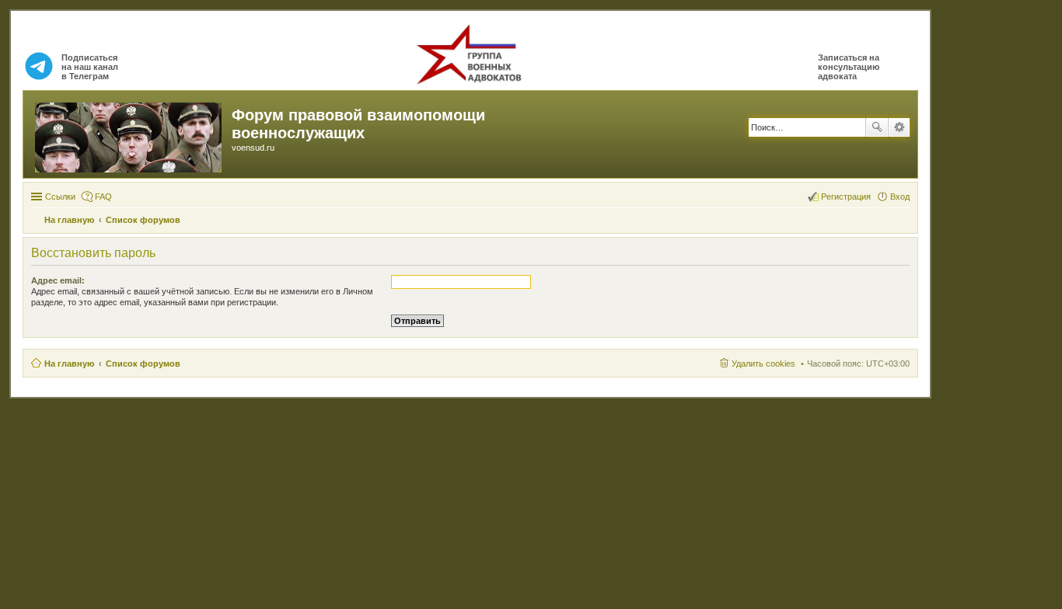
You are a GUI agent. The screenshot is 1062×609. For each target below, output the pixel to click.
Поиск (877, 127)
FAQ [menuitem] (103, 196)
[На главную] (129, 134)
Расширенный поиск (899, 127)
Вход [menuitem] (900, 196)
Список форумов (143, 363)
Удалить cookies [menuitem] (763, 363)
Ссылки (60, 196)
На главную (69, 363)
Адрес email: (58, 280)
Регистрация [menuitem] (846, 196)
